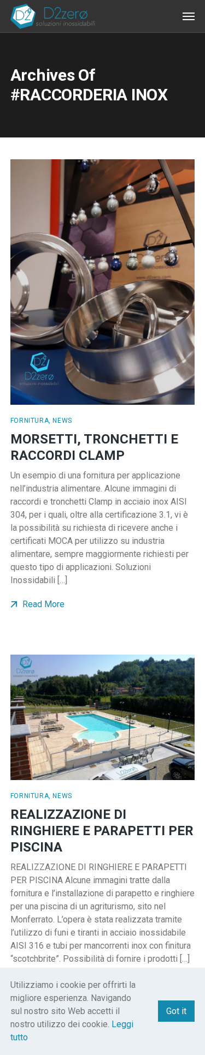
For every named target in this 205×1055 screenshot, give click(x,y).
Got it (176, 1011)
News (62, 420)
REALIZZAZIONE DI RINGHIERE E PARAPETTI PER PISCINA (102, 831)
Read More (42, 604)
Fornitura (29, 420)
